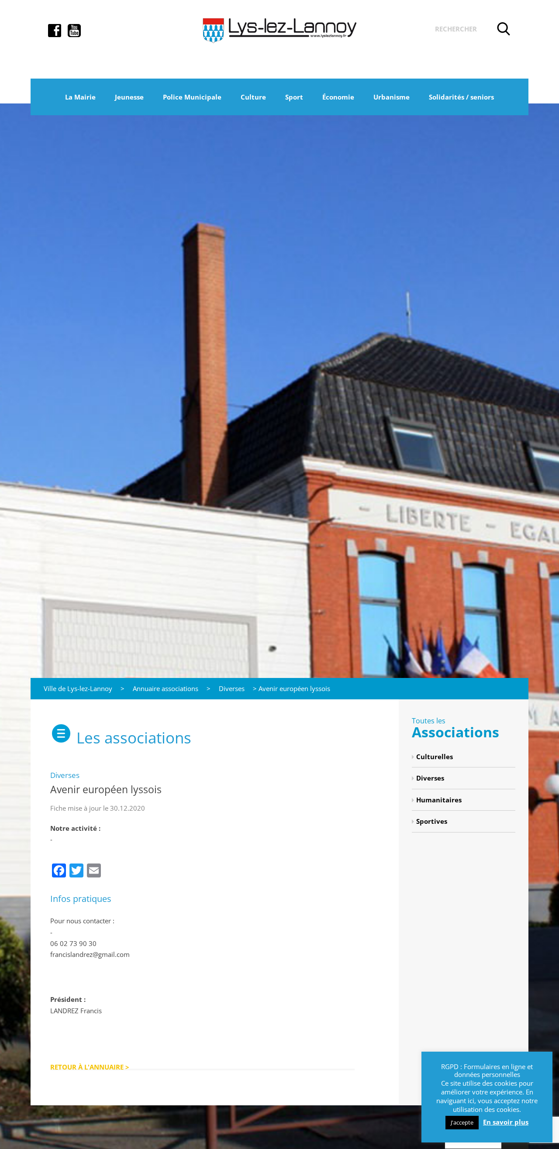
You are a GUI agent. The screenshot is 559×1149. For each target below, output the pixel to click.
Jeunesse (129, 97)
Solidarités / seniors (461, 97)
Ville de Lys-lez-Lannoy (78, 688)
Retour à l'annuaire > (89, 1067)
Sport (294, 97)
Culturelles (434, 756)
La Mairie (80, 97)
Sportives (431, 821)
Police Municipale (192, 97)
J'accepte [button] (462, 1122)
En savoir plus (505, 1122)
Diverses (232, 688)
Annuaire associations (165, 688)
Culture (253, 97)
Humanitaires (439, 799)
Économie (338, 97)
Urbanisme (391, 97)
